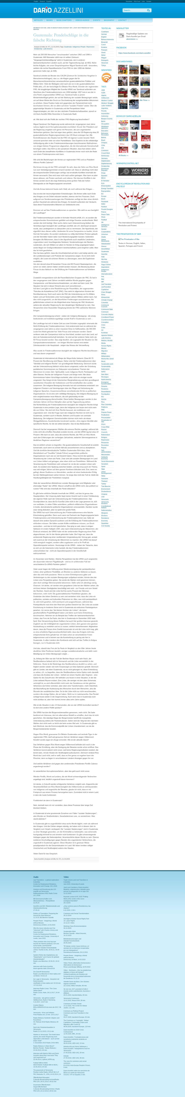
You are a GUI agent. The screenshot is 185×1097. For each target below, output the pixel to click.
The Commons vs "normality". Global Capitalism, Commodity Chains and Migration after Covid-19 (76, 1022)
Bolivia (103, 137)
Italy (102, 279)
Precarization (105, 417)
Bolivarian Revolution (105, 134)
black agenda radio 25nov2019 (44, 968)
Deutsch (42, 1)
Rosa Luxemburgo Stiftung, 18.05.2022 (77, 967)
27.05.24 (36, 910)
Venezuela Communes (71, 998)
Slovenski (104, 63)
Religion (104, 437)
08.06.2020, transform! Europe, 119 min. (77, 1026)
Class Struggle (106, 292)
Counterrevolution (107, 320)
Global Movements (105, 240)
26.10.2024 (67, 915)
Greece (103, 246)
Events (96, 20)
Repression (90, 47)
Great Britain (105, 249)
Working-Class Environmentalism (75, 926)
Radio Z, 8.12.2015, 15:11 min (43, 1031)
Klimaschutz (105, 297)
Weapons (104, 513)
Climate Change (107, 300)
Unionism (104, 234)
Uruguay (104, 494)
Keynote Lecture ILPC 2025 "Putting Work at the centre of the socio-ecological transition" (76, 898)
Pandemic (104, 389)
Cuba (103, 327)
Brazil (103, 140)
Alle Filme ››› (145, 100)
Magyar (103, 57)
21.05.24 (36, 903)
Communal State (107, 309)
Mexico (103, 348)
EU (102, 194)
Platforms (104, 407)
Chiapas (104, 142)
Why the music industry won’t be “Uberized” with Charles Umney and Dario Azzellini (45, 930)
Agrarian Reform (107, 335)
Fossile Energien (107, 209)
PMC (103, 410)
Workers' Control (107, 100)
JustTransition (106, 287)
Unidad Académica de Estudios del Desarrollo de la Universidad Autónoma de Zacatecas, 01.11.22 (77, 976)
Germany (104, 158)
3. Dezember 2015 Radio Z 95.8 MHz (46, 1043)
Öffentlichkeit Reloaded (41, 1077)
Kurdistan (104, 332)
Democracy (105, 156)
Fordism (104, 206)
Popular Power (106, 412)
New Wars (104, 374)
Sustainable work (107, 364)
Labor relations (106, 105)
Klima (103, 294)
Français (104, 50)
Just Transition (106, 284)
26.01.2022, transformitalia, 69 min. (76, 995)
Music (103, 361)
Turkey (103, 483)
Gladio (103, 237)
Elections (104, 515)
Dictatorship (38, 49)
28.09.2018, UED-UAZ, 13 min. (74, 1043)
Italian (103, 55)
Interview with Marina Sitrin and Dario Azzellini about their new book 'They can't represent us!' (46, 1055)
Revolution (105, 445)
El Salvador (105, 180)
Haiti (102, 257)
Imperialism (105, 267)
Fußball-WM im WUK (40, 1063)
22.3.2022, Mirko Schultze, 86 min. (75, 985)
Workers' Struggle (107, 103)
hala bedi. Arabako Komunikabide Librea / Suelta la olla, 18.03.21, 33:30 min (46, 950)
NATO (103, 372)
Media (103, 343)
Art (102, 330)
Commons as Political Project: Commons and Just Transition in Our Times (76, 1013)
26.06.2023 (67, 943)
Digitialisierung (106, 163)
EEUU (103, 178)
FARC (103, 204)
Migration (104, 351)
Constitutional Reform (106, 507)
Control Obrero (38, 1005)
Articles (38, 20)
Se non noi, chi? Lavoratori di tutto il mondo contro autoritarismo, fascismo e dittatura (77, 991)
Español (48, 1)
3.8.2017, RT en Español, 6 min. (74, 1074)
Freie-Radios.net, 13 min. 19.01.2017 (46, 1014)
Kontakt (148, 1)
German (104, 34)
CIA (102, 148)
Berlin (103, 121)
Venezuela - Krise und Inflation (43, 1012)
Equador (104, 175)
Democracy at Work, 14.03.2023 (44, 925)
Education (104, 131)
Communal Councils (105, 306)
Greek (103, 52)
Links (143, 1)
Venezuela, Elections (105, 502)
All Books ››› (123, 155)
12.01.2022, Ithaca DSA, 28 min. (75, 1000)
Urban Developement (106, 472)
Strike (103, 476)
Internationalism (106, 274)
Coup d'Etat (105, 427)
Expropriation (105, 191)
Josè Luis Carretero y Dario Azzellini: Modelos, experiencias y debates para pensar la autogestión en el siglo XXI (77, 889)
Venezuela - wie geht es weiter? (44, 998)
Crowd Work (105, 153)
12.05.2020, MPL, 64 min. (72, 1034)
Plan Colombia (106, 404)
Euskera (104, 47)
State (103, 469)
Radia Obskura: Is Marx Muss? (43, 1046)
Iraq (102, 276)
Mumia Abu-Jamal (107, 358)
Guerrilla (104, 254)
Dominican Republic (105, 169)
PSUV (103, 424)
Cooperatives (105, 231)
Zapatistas (104, 523)
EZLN (103, 199)
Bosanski (104, 42)
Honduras (104, 262)
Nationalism (105, 369)
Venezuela (105, 499)
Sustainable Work (70, 931)
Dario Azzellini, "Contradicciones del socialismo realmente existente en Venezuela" (76, 1039)
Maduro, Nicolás (107, 340)
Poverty (103, 111)
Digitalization (105, 161)
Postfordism (105, 415)
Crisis (103, 325)
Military (103, 353)
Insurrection (105, 113)
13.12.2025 (67, 893)
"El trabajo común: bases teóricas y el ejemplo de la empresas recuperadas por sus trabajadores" (76, 948)
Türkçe (103, 65)
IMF (102, 282)
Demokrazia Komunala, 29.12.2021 (76, 952)
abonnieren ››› (132, 39)
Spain (103, 466)
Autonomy (104, 116)
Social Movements (107, 461)
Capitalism (105, 289)
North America (106, 379)
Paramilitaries (106, 391)
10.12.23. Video (69, 923)
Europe (103, 196)
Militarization (105, 356)
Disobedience (106, 491)
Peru (103, 402)
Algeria (103, 95)
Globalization (105, 244)
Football (104, 220)
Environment (105, 489)
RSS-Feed (137, 1)
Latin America (47, 49)
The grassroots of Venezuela (43, 1070)
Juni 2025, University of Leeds (74, 884)
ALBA (103, 93)
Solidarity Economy (104, 458)
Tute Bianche (105, 486)
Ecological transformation (106, 383)
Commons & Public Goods (73, 1003)
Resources (105, 442)
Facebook (104, 201)
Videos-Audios (82, 20)
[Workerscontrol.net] (134, 175)
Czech (103, 44)
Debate (66, 1056)
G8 (102, 222)
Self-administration (106, 451)
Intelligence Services (105, 225)
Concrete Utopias (107, 314)
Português (104, 60)
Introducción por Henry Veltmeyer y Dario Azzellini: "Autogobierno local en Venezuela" (77, 1048)
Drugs (103, 173)
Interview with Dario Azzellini (43, 966)
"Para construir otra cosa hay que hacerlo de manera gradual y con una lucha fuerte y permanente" (46, 943)
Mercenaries (105, 454)
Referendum (105, 435)
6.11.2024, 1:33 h (69, 910)
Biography (109, 20)
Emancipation (106, 186)
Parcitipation (105, 394)
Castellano (105, 32)
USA (102, 497)
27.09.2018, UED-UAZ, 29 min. (74, 1052)
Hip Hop (104, 259)
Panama (104, 386)
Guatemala (68, 47)
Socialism (104, 464)
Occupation (105, 124)
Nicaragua (104, 377)
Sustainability (105, 366)
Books (49, 20)
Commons (104, 150)
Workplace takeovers (105, 127)
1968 (103, 90)
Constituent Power (107, 317)
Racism (103, 429)
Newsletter (129, 1)
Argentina (104, 108)
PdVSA (103, 399)
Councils (104, 432)
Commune (104, 312)
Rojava (103, 447)
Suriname (104, 478)
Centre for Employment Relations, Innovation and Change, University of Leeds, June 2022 (46, 936)
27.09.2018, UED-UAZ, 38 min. (74, 1058)
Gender (103, 229)
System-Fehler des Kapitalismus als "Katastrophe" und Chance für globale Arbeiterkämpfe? (46, 957)
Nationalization (106, 510)
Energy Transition (107, 188)
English (36, 1)
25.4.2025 (67, 903)
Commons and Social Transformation (76, 913)
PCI (102, 397)
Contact (122, 20)
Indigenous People (79, 47)
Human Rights (106, 346)
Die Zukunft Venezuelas (41, 971)
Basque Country (106, 118)
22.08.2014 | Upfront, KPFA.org (43, 1059)
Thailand (104, 481)
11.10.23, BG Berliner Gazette (43, 917)
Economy (104, 521)
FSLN (103, 217)
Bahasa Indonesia (107, 39)
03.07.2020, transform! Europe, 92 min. (77, 1017)
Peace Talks (105, 214)
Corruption (105, 322)
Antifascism (105, 98)
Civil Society (105, 526)
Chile (103, 145)
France (103, 212)
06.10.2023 (67, 928)
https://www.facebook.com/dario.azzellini (134, 53)
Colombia (104, 302)
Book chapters (64, 20)
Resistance (105, 518)
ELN (102, 183)
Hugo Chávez (106, 264)
